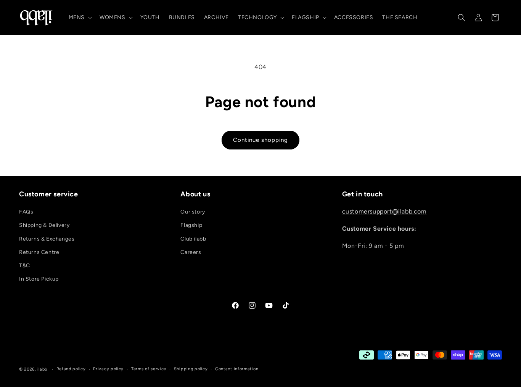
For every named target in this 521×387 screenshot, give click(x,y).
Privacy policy (108, 368)
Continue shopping (260, 139)
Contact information (236, 368)
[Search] (461, 17)
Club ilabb (193, 239)
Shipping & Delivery (44, 225)
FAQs (26, 212)
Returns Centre (39, 252)
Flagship (191, 225)
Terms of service (148, 368)
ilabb (42, 369)
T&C (24, 265)
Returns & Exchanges (46, 239)
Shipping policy (191, 368)
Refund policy (71, 368)
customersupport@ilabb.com (384, 211)
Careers (190, 252)
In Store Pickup (39, 279)
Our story (192, 212)
